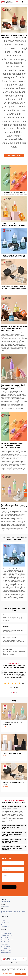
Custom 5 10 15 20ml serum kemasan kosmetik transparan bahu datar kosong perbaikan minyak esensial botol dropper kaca (14, 193)
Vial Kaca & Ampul (6, 950)
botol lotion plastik (6, 952)
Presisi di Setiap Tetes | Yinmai (12, 753)
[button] (11, 692)
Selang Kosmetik (5, 946)
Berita (2, 924)
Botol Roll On (4, 937)
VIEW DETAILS (14, 178)
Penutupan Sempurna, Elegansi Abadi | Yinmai (14, 783)
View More (5, 726)
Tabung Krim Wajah (6, 935)
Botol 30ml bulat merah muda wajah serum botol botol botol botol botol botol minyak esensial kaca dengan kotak (14, 224)
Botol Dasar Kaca (6, 942)
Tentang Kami (5, 922)
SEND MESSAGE (9, 887)
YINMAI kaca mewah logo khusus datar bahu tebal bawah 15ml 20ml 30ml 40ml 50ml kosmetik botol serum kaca (14, 256)
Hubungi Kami (5, 926)
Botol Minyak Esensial (7, 939)
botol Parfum (4, 944)
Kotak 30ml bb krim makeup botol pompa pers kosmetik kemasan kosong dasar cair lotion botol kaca (14, 287)
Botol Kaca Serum (6, 933)
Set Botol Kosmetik (6, 948)
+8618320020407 (5, 901)
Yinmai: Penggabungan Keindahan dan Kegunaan (13, 723)
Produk (3, 920)
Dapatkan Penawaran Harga (14, 155)
